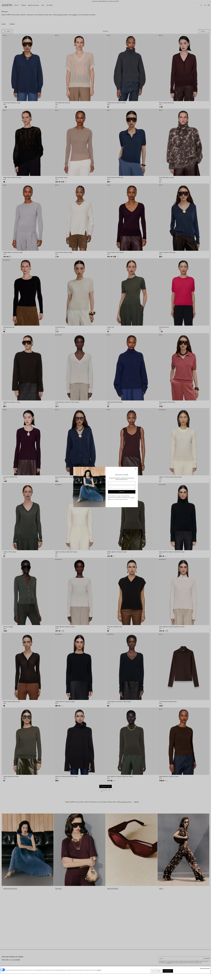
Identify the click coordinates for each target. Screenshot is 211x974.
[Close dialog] (136, 469)
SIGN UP (121, 492)
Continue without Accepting (205, 968)
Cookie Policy (99, 970)
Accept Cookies (167, 971)
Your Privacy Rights (156, 971)
